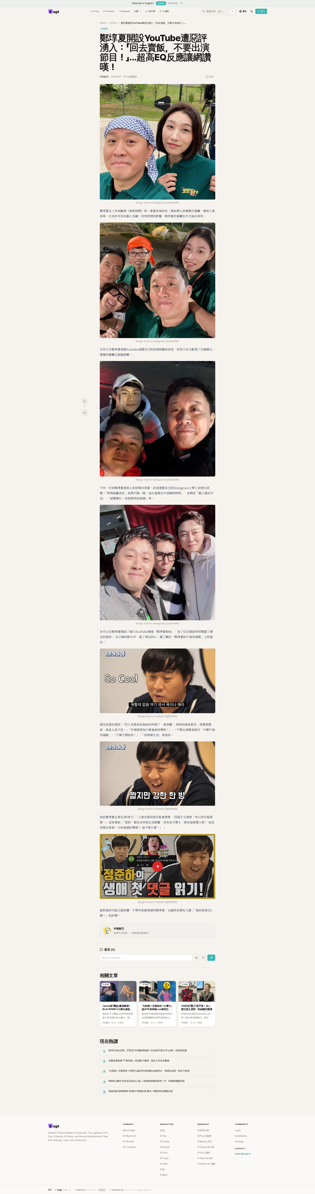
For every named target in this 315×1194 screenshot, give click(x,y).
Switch (161, 3)
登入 (263, 11)
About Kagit (129, 1130)
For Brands (128, 1141)
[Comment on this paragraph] (220, 87)
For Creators (129, 1147)
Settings (239, 1141)
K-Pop (95, 11)
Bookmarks (241, 1136)
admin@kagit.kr (243, 1153)
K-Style (164, 1163)
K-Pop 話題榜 (204, 1136)
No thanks (173, 3)
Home (103, 23)
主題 (136, 11)
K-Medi (163, 1175)
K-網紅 (166, 11)
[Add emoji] (203, 957)
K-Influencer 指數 (206, 1163)
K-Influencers (129, 1136)
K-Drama (109, 11)
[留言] (84, 401)
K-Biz (163, 1169)
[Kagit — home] (53, 11)
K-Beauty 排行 (205, 1141)
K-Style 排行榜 (205, 1158)
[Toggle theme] (251, 11)
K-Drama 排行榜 (206, 1147)
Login (238, 1130)
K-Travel (164, 1158)
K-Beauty (125, 11)
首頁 (162, 1130)
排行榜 (152, 11)
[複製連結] (84, 412)
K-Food (164, 1152)
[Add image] (196, 958)
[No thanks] (181, 3)
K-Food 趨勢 (204, 1152)
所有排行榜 (203, 1130)
